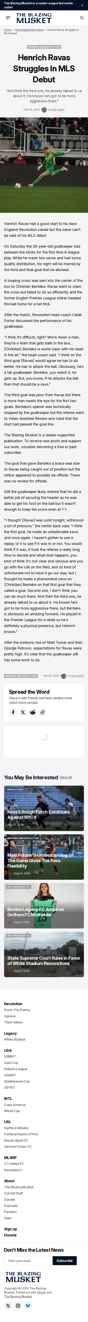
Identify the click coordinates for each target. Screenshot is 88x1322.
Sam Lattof (58, 109)
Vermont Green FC (18, 1146)
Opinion (10, 1016)
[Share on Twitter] (23, 712)
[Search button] (82, 18)
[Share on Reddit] (33, 712)
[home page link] (33, 17)
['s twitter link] (8, 1306)
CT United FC (14, 1164)
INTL (8, 1098)
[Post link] (44, 808)
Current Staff (13, 1193)
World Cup (12, 1111)
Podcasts (11, 1206)
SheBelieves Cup (17, 1081)
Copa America (15, 1105)
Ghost (41, 1292)
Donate (9, 1199)
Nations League (15, 1069)
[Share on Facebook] (13, 712)
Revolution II (13, 1170)
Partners (10, 1212)
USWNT (10, 1075)
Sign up (10, 1229)
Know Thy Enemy (17, 1010)
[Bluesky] (28, 1306)
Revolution (13, 1004)
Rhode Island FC (16, 1140)
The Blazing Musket (18, 1296)
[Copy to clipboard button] (42, 712)
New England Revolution (29, 29)
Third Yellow (13, 1022)
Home (7, 29)
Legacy (10, 1033)
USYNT (9, 1087)
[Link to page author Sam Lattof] (44, 109)
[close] (82, 5)
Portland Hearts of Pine (21, 1134)
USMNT (10, 1056)
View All (66, 777)
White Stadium (15, 1039)
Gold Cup (11, 1063)
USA (7, 1050)
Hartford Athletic (16, 1128)
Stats (7, 1218)
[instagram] (18, 1306)
